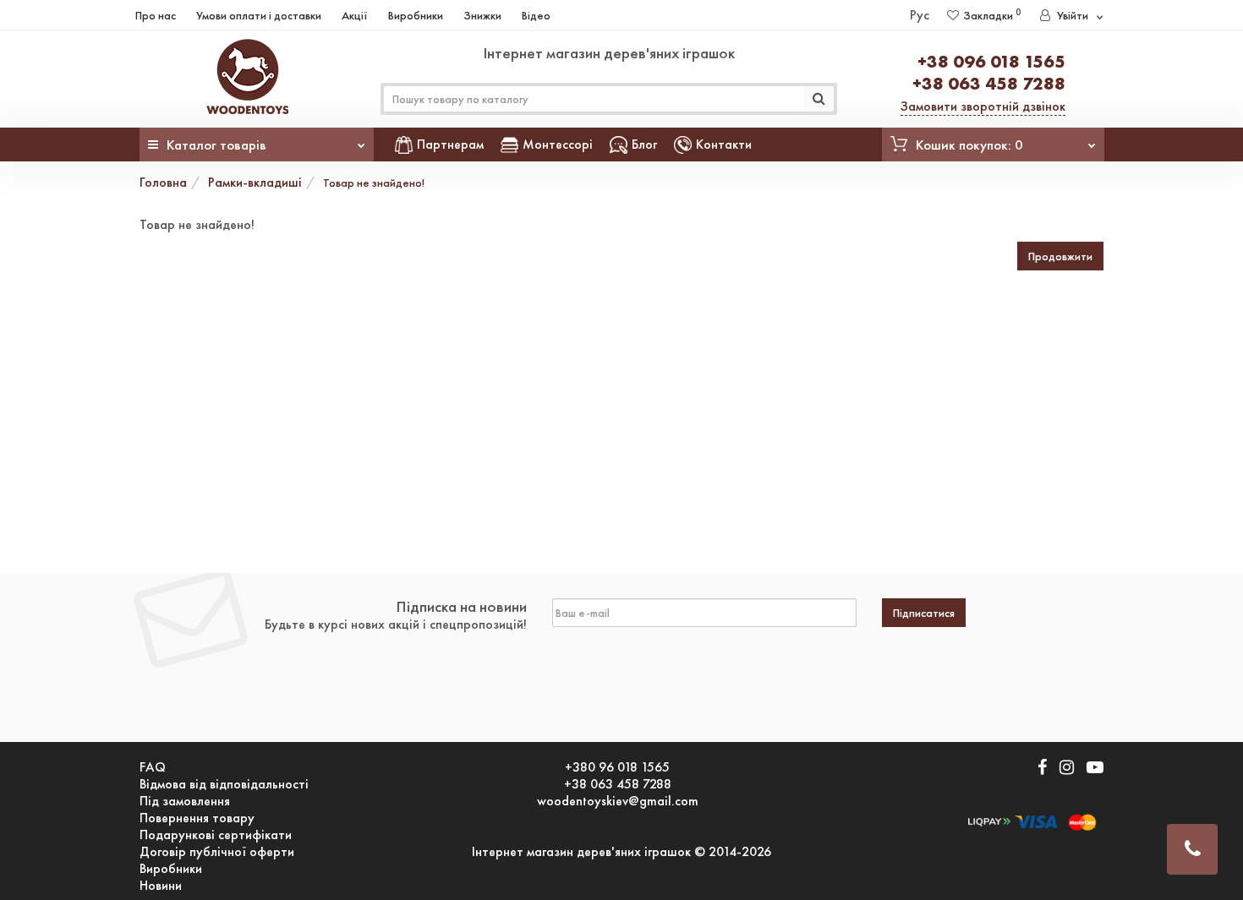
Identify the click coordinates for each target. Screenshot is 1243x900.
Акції (355, 15)
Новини (161, 885)
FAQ (153, 767)
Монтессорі (558, 144)
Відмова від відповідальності (224, 784)
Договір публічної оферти (217, 851)
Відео (536, 15)
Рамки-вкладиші (255, 182)
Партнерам (450, 144)
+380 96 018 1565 (617, 767)
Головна (163, 182)
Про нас (155, 15)
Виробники (415, 15)
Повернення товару (197, 818)
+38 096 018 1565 (991, 61)
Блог (644, 144)
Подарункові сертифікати (216, 834)
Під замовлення (185, 801)
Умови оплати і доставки (258, 15)
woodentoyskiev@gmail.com (617, 801)
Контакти (724, 144)
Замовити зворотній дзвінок (983, 106)
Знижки (482, 15)
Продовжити (1060, 256)
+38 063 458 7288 (988, 83)
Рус (919, 15)
